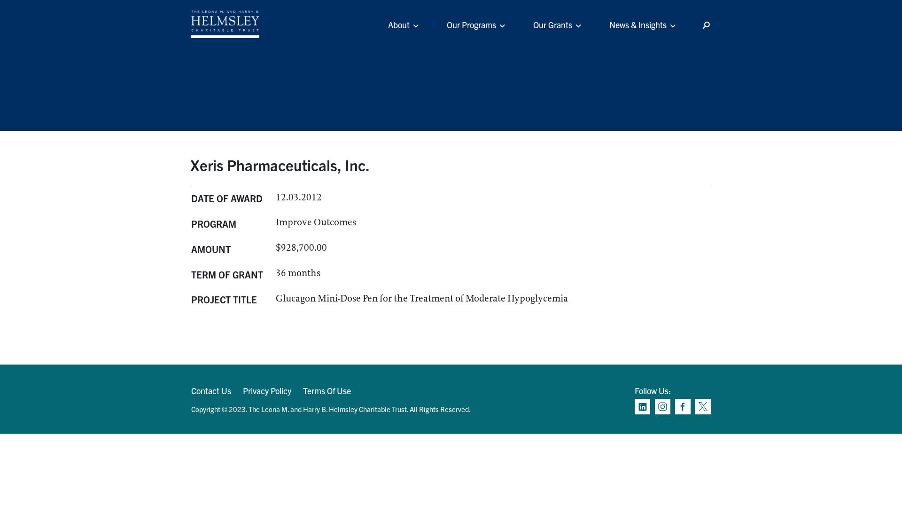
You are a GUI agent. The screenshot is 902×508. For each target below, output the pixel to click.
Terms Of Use (327, 390)
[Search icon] (706, 26)
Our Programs (471, 24)
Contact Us (211, 390)
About (399, 24)
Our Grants (552, 24)
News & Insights (638, 24)
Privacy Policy (267, 390)
